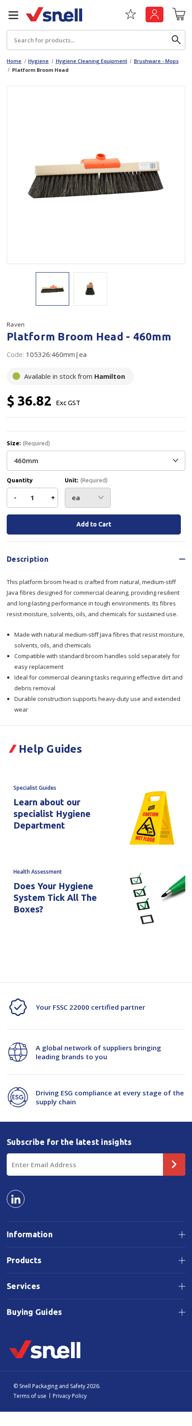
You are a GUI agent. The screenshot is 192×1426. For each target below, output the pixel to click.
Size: (28, 443)
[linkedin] (16, 1199)
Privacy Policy (70, 1396)
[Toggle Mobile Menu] (10, 15)
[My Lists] (131, 17)
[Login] (154, 14)
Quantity (20, 480)
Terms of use (29, 1396)
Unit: (86, 480)
